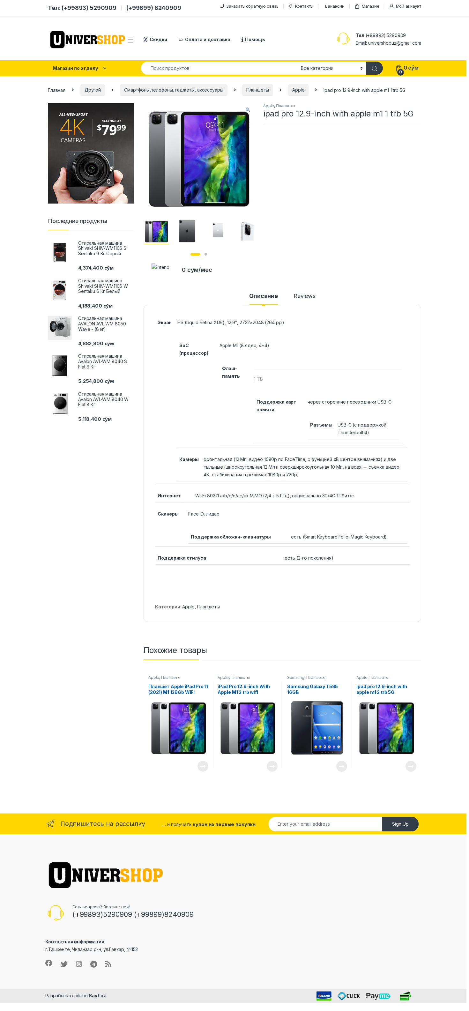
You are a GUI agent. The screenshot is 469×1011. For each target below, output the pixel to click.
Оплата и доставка (207, 39)
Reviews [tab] (305, 296)
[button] (247, 110)
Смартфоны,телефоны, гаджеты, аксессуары (173, 90)
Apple (298, 90)
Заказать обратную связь (252, 6)
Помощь (255, 39)
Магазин (370, 6)
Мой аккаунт (408, 6)
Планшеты (257, 90)
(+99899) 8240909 (153, 7)
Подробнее (195, 766)
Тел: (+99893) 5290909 (82, 7)
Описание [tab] (263, 296)
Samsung (295, 677)
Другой (93, 90)
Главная (56, 90)
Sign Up (400, 824)
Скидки (158, 39)
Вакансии (335, 6)
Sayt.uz (97, 995)
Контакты (304, 6)
